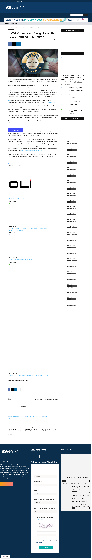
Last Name (37, 482)
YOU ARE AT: (6, 23)
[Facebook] (80, 1)
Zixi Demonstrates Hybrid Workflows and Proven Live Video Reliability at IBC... (75, 103)
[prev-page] (8, 434)
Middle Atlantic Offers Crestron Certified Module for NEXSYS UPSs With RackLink (32, 429)
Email (36, 490)
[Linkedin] (83, 1)
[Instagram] (82, 1)
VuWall (9, 100)
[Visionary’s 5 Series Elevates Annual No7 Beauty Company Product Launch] (66, 507)
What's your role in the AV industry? (44, 508)
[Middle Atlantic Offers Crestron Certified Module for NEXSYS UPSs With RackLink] (32, 421)
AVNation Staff (12, 39)
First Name (37, 473)
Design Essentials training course (18, 380)
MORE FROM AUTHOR (26, 413)
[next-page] (11, 434)
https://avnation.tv (70, 287)
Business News (11, 27)
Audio (73, 501)
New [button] (38, 519)
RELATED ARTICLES (14, 413)
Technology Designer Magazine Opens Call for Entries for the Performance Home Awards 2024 (15, 429)
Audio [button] (41, 519)
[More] (23, 44)
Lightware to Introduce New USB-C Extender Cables (18, 398)
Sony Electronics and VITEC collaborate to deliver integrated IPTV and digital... (76, 89)
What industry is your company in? (44, 499)
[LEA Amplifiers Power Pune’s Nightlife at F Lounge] (64, 96)
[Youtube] (87, 1)
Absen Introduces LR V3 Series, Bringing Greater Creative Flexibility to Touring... (76, 110)
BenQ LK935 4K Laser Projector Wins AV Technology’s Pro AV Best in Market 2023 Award (46, 398)
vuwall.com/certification (33, 160)
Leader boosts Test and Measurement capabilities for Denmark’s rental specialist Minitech (81, 488)
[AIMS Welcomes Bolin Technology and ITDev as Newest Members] (72, 65)
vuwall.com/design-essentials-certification (31, 150)
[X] (85, 1)
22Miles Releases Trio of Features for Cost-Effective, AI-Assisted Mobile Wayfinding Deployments (49, 429)
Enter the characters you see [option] (45, 517)
